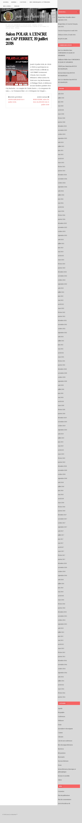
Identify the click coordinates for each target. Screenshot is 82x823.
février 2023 (61, 264)
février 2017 (61, 555)
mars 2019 (61, 454)
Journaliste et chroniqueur (65, 728)
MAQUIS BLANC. (63, 38)
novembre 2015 (62, 616)
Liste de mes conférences (65, 741)
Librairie (60, 737)
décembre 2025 (62, 126)
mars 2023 (61, 260)
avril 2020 (61, 401)
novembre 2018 (62, 470)
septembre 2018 (62, 478)
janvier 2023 (61, 268)
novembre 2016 (62, 567)
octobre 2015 (61, 620)
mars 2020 (61, 405)
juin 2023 (60, 247)
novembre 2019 (62, 421)
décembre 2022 (62, 272)
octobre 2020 (61, 377)
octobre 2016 (61, 571)
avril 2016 (61, 595)
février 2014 (61, 693)
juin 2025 (60, 150)
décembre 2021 (62, 320)
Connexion (61, 791)
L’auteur (22, 2)
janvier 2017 (61, 559)
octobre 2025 (61, 134)
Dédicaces (61, 720)
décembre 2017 (62, 515)
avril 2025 (61, 158)
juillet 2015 (61, 632)
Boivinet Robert (62, 73)
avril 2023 (61, 255)
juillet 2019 (61, 438)
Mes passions (61, 753)
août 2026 (61, 93)
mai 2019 (60, 446)
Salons (40, 25)
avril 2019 (61, 450)
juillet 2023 (61, 243)
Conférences (61, 716)
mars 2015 (61, 648)
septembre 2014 (62, 672)
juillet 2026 (61, 98)
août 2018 (61, 482)
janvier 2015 (61, 656)
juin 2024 (60, 199)
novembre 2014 (62, 664)
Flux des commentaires (64, 799)
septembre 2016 (62, 575)
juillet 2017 (61, 535)
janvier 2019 (61, 462)
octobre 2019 (61, 425)
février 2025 (61, 166)
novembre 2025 (62, 130)
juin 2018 (60, 490)
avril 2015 (61, 644)
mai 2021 (60, 349)
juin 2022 (60, 296)
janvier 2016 (61, 608)
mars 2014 (61, 689)
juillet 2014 (61, 681)
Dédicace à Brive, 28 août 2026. (67, 34)
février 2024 (61, 215)
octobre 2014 (61, 668)
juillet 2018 (61, 486)
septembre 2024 (62, 187)
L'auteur (60, 732)
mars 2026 (61, 114)
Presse (16, 6)
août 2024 (61, 191)
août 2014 (61, 677)
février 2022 (61, 312)
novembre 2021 (62, 324)
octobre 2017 (61, 523)
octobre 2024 (61, 183)
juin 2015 (60, 636)
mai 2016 (60, 591)
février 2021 (61, 361)
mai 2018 (60, 494)
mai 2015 (60, 640)
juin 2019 (60, 442)
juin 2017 (60, 539)
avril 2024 (61, 207)
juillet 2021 (61, 340)
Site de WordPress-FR (64, 803)
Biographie (61, 712)
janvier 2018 (61, 510)
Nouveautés (61, 757)
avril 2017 (61, 547)
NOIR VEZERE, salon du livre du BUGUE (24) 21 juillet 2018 (41, 102)
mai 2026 (60, 106)
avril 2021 (61, 353)
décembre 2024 (62, 174)
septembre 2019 (62, 430)
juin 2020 (60, 393)
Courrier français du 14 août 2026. (68, 30)
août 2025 (61, 142)
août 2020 (61, 385)
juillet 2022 (61, 292)
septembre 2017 (62, 527)
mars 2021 (61, 357)
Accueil (6, 2)
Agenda (13, 2)
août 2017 (61, 531)
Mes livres (6, 6)
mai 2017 (60, 543)
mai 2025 (60, 154)
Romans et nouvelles (64, 776)
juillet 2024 (61, 195)
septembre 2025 (62, 138)
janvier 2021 (61, 365)
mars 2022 (61, 308)
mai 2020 (60, 397)
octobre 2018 (61, 474)
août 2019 (61, 434)
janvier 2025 (61, 170)
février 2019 (61, 458)
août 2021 (61, 336)
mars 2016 (61, 600)
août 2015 (61, 628)
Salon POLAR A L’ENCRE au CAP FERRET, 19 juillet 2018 (27, 38)
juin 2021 (60, 344)
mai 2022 (60, 300)
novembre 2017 (62, 519)
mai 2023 (60, 251)
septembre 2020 (62, 381)
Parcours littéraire (63, 761)
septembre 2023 (62, 235)
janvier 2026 (61, 122)
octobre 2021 (61, 328)
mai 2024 (60, 203)
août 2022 (61, 288)
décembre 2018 (62, 466)
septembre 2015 (62, 624)
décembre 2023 (62, 223)
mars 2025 (61, 162)
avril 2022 (61, 304)
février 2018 (61, 506)
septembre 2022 (62, 284)
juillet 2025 (61, 146)
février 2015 (61, 652)
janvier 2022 (61, 316)
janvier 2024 (61, 219)
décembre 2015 (62, 612)
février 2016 (61, 604)
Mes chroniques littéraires (40, 2)
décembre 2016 (62, 563)
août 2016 (61, 579)
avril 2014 (61, 685)
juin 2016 (60, 587)
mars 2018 (61, 502)
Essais (59, 724)
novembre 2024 (62, 179)
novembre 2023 (62, 227)
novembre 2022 (62, 276)
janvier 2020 (61, 413)
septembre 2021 (62, 332)
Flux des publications (64, 795)
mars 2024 (61, 211)
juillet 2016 (61, 583)
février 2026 (61, 118)
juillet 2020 (61, 389)
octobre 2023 (61, 231)
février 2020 (61, 409)
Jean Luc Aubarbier (14, 25)
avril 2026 (61, 110)
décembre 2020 (62, 369)
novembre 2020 (62, 373)
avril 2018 (61, 498)
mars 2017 (61, 551)
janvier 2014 (61, 697)
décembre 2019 (62, 417)
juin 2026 (60, 102)
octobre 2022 (61, 280)
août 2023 (61, 239)
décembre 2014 (62, 660)
